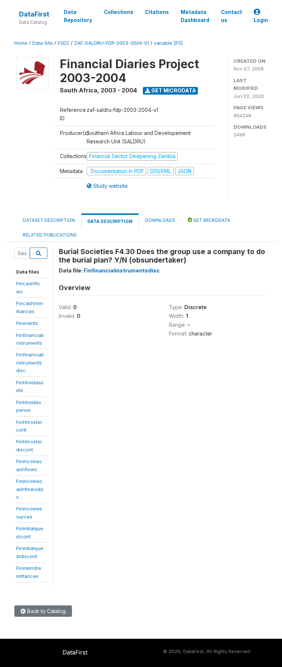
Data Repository (78, 16)
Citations (157, 12)
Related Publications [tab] (50, 235)
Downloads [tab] (160, 220)
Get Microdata (173, 90)
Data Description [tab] (110, 221)
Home (21, 43)
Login (261, 20)
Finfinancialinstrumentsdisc (30, 362)
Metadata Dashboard (195, 16)
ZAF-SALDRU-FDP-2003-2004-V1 (111, 43)
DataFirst (34, 14)
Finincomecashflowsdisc (30, 489)
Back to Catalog (46, 611)
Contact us (231, 16)
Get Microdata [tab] (211, 220)
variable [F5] (168, 43)
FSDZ (63, 43)
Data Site (42, 43)
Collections (118, 12)
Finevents (27, 323)
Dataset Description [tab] (49, 220)
